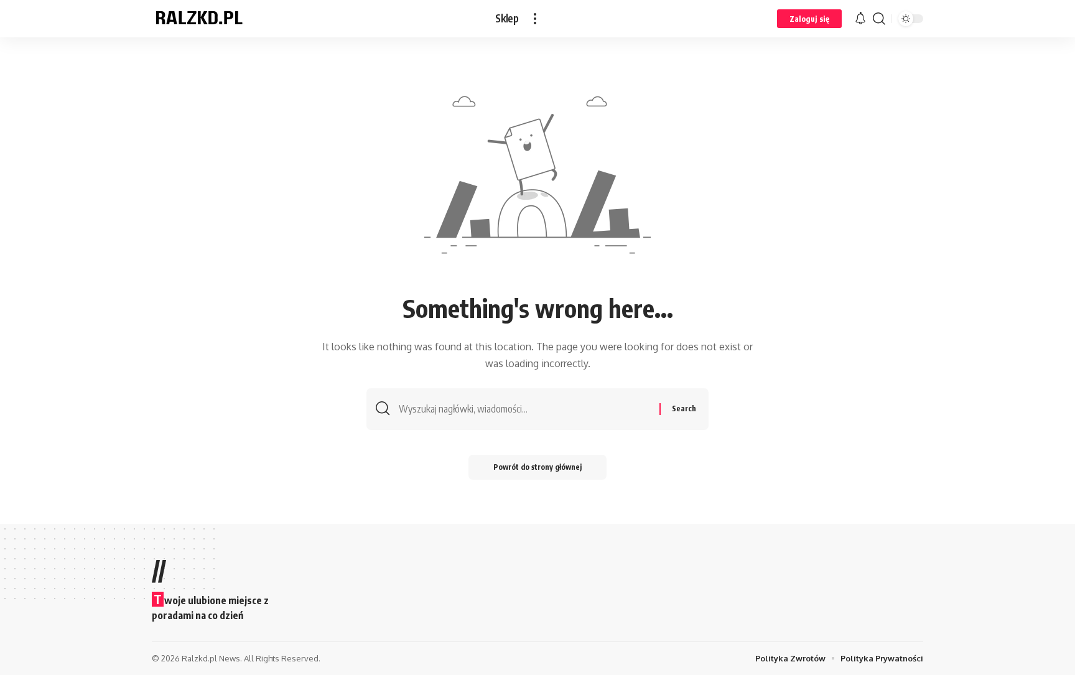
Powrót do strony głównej (537, 467)
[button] (535, 18)
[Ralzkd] (198, 18)
